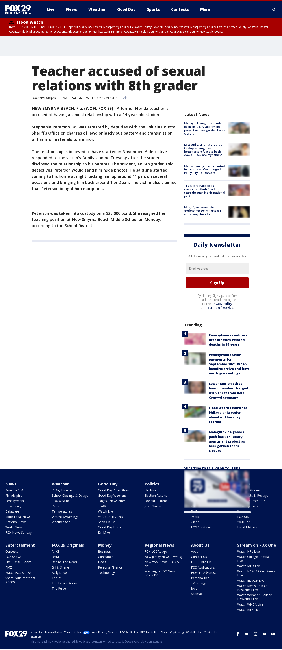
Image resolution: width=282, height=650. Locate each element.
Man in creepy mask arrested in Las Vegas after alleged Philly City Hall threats (204, 169)
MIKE (55, 551)
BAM (55, 557)
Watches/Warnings (65, 517)
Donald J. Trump (156, 501)
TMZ (8, 567)
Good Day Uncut (110, 527)
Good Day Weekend (112, 495)
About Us (200, 545)
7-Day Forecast (63, 490)
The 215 (57, 578)
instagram (255, 633)
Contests (11, 551)
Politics (152, 484)
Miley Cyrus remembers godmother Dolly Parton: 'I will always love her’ (202, 210)
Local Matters (247, 527)
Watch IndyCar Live (251, 580)
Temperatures (62, 511)
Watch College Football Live (253, 559)
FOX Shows (13, 557)
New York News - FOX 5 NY (162, 564)
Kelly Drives (60, 572)
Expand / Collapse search (274, 9)
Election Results (156, 495)
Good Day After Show (113, 490)
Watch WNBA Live (250, 604)
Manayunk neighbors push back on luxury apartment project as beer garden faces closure (204, 128)
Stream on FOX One (256, 545)
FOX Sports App (202, 527)
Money (104, 545)
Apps (194, 551)
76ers (195, 517)
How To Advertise (204, 572)
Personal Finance (110, 567)
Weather (60, 484)
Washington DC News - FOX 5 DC (161, 573)
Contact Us (199, 557)
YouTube (243, 522)
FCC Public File (201, 562)
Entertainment (20, 545)
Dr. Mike (104, 532)
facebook (237, 633)
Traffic (102, 506)
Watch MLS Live (248, 609)
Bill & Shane (60, 567)
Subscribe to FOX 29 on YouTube (212, 468)
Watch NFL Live (248, 551)
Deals (102, 562)
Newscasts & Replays (252, 495)
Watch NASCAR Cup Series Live (256, 573)
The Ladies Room (64, 583)
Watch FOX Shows (18, 572)
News (64, 98)
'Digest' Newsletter (111, 501)
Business (104, 551)
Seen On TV (106, 522)
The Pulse (59, 588)
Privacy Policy (222, 304)
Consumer (105, 557)
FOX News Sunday (18, 532)
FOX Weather (61, 501)
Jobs (194, 588)
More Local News (18, 517)
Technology (106, 572)
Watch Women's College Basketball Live (254, 597)
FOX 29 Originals (68, 545)
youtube (264, 633)
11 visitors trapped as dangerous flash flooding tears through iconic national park (204, 191)
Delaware (12, 511)
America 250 (14, 490)
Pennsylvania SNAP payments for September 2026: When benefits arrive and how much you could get (229, 364)
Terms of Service (220, 308)
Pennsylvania (14, 501)
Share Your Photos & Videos (20, 580)
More (205, 9)
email (273, 633)
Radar (56, 506)
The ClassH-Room (18, 562)
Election (150, 490)
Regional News (159, 545)
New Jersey (13, 506)
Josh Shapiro (153, 506)
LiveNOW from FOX (251, 501)
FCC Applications (203, 567)
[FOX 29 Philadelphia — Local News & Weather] (19, 9)
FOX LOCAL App (156, 551)
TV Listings (198, 583)
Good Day (107, 484)
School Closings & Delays (70, 495)
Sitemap (197, 594)
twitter (246, 633)
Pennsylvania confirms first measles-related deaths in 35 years (228, 339)
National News (15, 522)
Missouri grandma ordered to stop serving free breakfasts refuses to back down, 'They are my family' (203, 150)
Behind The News (64, 562)
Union (195, 522)
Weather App (61, 522)
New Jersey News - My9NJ (163, 557)
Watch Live (106, 511)
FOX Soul (243, 517)
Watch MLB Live (249, 566)
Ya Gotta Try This (110, 517)
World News (14, 527)
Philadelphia (13, 495)
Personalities (200, 578)
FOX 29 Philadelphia (44, 98)
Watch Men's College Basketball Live (252, 588)
